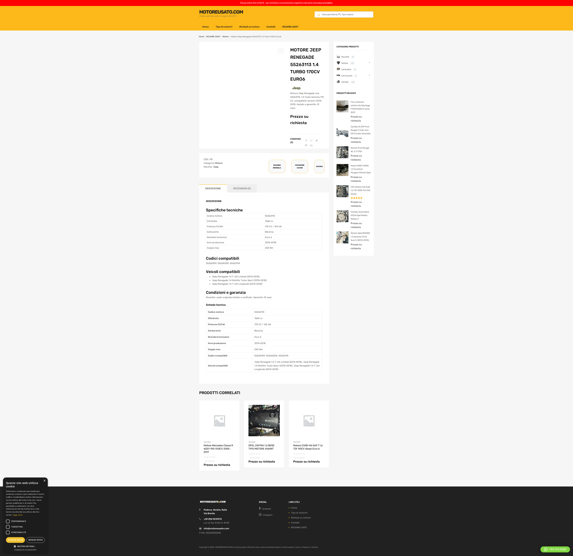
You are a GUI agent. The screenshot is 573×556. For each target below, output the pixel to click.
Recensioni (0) (242, 188)
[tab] (213, 188)
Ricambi (345, 57)
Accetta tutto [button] (15, 540)
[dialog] (25, 515)
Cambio (345, 82)
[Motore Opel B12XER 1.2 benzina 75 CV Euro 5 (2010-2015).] (342, 242)
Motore (225, 36)
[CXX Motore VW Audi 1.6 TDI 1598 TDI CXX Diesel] (342, 196)
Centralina (346, 69)
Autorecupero (241, 547)
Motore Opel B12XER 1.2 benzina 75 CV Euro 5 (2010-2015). (360, 236)
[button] (281, 51)
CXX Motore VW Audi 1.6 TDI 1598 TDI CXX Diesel (360, 190)
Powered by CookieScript (25, 550)
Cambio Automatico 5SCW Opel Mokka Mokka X (360, 215)
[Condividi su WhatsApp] (311, 140)
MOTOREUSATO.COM (221, 12)
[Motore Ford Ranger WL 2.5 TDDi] (342, 157)
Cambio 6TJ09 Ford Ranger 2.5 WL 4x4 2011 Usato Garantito (361, 130)
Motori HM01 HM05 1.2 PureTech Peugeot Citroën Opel (361, 169)
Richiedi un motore (249, 26)
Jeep (215, 166)
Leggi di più (18, 515)
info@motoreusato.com (216, 528)
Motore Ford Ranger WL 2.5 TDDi (360, 149)
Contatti (271, 26)
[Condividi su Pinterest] (306, 145)
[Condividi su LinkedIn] (311, 145)
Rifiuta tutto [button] (36, 540)
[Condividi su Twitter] (316, 140)
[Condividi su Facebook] (306, 140)
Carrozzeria (346, 75)
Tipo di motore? (224, 26)
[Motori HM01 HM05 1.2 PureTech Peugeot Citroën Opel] (342, 175)
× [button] (44, 481)
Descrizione (213, 188)
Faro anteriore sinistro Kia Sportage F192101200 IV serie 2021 (360, 107)
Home (205, 26)
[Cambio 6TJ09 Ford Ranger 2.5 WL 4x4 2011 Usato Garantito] (342, 136)
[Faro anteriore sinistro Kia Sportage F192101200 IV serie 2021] (342, 111)
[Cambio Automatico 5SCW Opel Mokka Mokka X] (342, 221)
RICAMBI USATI (290, 26)
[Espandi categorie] (369, 62)
